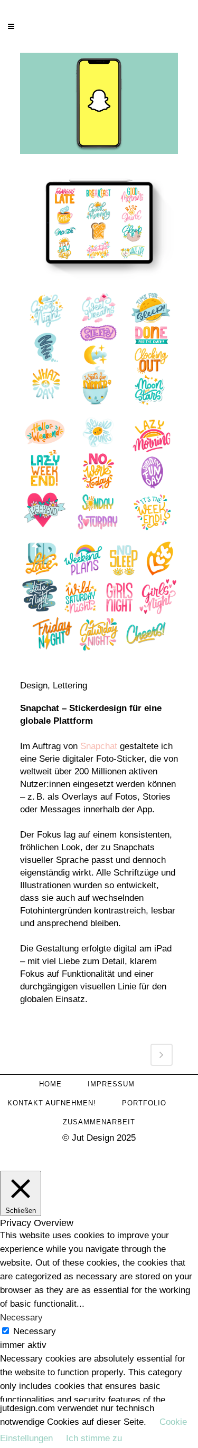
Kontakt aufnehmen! (51, 1103)
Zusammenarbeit (99, 1122)
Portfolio (144, 1103)
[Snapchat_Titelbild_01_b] (99, 108)
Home (50, 1084)
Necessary (34, 1331)
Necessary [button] (21, 1318)
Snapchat (98, 746)
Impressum (111, 1084)
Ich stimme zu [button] (94, 1438)
